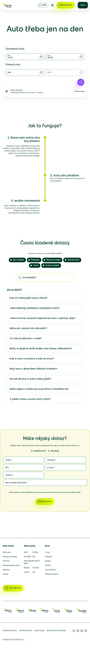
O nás (47, 552)
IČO (7, 468)
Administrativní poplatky (56, 630)
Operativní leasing (10, 557)
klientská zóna (65, 5)
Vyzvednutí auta (15, 49)
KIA (33, 557)
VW (33, 572)
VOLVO (26, 572)
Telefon (9, 475)
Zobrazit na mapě (79, 91)
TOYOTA (35, 568)
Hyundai (27, 557)
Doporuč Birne (50, 570)
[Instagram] (77, 630)
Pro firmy (6, 561)
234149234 (55, 450)
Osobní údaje (39, 630)
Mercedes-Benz (27, 562)
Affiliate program (51, 574)
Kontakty (48, 557)
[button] (83, 5)
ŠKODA (26, 568)
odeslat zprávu (45, 501)
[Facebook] (85, 630)
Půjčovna (6, 570)
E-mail (51, 468)
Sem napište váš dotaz (16, 483)
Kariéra (48, 561)
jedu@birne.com (40, 450)
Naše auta (7, 552)
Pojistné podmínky (10, 630)
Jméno (8, 460)
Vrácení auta (13, 65)
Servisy (5, 574)
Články (47, 565)
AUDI (26, 552)
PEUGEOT (35, 561)
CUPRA (35, 552)
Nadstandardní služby (11, 565)
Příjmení (51, 460)
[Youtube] (73, 630)
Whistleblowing (25, 630)
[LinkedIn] (81, 630)
